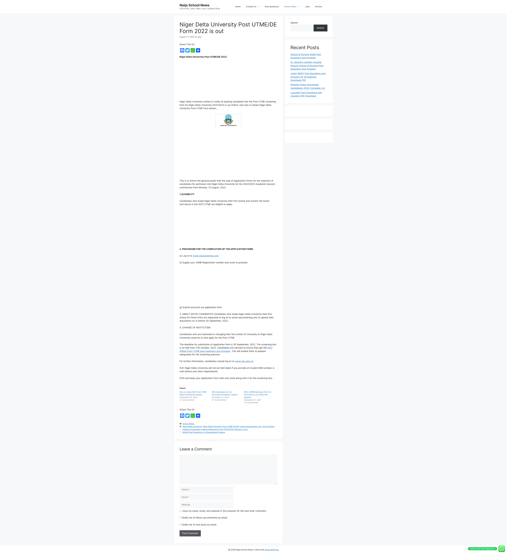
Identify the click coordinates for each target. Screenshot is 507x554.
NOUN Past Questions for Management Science (204, 432)
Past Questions (272, 6)
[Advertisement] (228, 80)
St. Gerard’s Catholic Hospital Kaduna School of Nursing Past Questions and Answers (306, 65)
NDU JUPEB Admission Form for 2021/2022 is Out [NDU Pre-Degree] (257, 394)
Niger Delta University (192, 426)
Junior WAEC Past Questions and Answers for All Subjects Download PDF (308, 77)
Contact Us (251, 6)
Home (238, 6)
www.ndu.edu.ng (244, 361)
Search (294, 22)
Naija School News (194, 5)
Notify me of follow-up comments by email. (205, 517)
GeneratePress (272, 549)
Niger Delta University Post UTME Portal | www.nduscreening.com (232, 426)
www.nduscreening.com (206, 255)
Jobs (307, 6)
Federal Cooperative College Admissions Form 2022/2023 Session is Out (215, 429)
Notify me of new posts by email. (199, 524)
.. (217, 108)
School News (290, 6)
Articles (318, 6)
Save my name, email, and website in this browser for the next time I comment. (224, 511)
